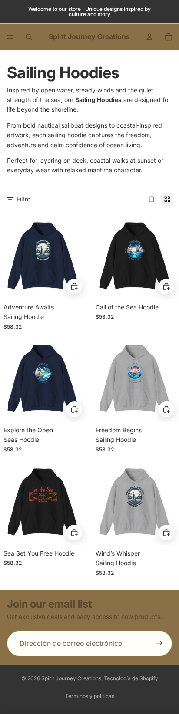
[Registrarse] (159, 644)
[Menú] (10, 37)
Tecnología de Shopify (131, 678)
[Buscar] (28, 36)
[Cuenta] (149, 36)
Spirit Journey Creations (71, 678)
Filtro (23, 199)
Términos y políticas (89, 696)
